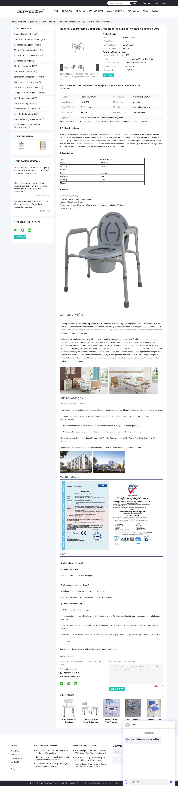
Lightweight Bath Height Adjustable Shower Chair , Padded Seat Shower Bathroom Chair (90, 720)
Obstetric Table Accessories (27, 39)
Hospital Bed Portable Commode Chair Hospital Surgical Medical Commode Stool (79, 76)
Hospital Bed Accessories (26, 45)
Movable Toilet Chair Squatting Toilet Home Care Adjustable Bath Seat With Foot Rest (111, 720)
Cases (155, 11)
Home (55, 11)
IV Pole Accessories (23, 98)
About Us (80, 11)
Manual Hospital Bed (23, 71)
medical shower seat (73, 649)
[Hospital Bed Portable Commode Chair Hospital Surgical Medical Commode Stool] (78, 48)
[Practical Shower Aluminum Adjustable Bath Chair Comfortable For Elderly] (69, 708)
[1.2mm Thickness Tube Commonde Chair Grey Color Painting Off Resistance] (133, 708)
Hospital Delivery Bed (24, 34)
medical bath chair (109, 649)
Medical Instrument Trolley (26, 87)
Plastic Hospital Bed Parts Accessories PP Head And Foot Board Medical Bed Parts (91, 752)
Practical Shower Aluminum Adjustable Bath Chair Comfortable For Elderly (69, 720)
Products (67, 11)
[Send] (171, 782)
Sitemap (14, 769)
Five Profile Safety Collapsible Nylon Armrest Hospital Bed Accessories (90, 759)
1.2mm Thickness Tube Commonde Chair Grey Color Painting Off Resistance (132, 720)
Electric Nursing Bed (23, 66)
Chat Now (146, 3)
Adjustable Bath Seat (37, 22)
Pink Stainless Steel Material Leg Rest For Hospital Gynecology (52, 752)
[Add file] (126, 782)
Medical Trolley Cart (23, 103)
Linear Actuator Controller (26, 82)
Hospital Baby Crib (22, 61)
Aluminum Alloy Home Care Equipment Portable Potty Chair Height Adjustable (154, 720)
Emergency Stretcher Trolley (27, 77)
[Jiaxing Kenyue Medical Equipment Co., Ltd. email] (17, 230)
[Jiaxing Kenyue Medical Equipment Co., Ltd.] (30, 11)
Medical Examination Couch (26, 50)
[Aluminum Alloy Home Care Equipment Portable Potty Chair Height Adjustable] (154, 708)
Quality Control (115, 11)
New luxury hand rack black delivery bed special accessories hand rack (52, 758)
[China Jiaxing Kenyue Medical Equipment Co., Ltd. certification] (21, 145)
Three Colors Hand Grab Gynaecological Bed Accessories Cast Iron (52, 765)
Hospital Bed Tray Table (25, 109)
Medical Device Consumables (27, 55)
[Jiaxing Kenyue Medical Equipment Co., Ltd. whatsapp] (24, 230)
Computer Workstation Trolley (28, 93)
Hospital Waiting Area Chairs (27, 119)
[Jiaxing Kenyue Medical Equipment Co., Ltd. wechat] (31, 230)
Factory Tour (96, 11)
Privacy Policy (36, 783)
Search (134, 3)
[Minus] (171, 724)
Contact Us (133, 11)
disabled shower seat (92, 649)
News (145, 11)
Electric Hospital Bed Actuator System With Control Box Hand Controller (91, 765)
